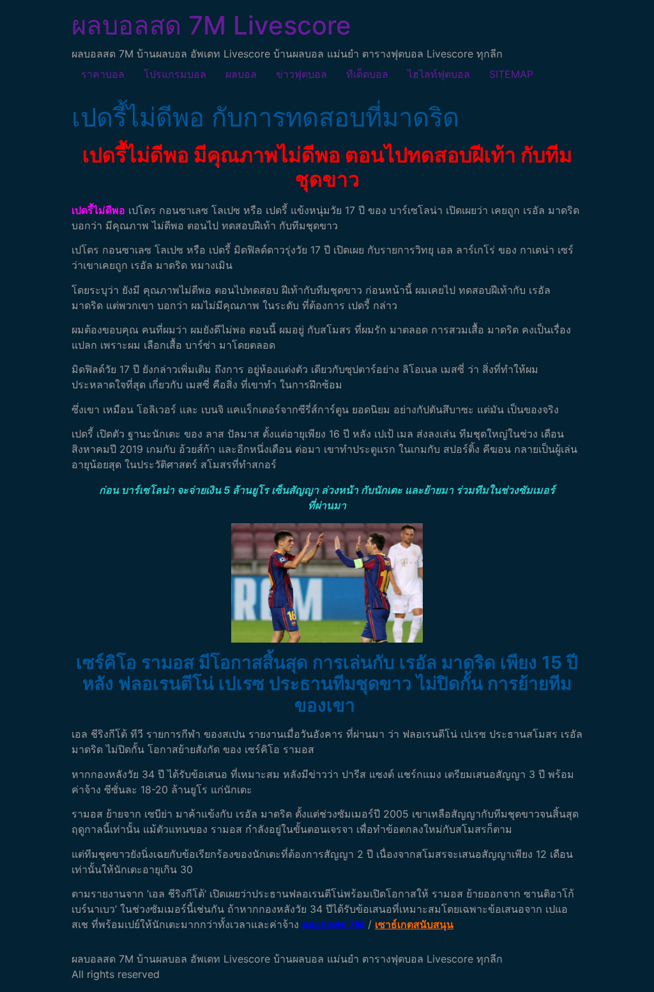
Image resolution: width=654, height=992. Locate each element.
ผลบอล (241, 74)
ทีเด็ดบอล (367, 74)
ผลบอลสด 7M (333, 924)
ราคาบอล (103, 74)
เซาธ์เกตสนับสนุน (414, 924)
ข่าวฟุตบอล (301, 74)
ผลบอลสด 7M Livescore (211, 25)
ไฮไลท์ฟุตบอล (438, 74)
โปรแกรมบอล (175, 74)
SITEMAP (511, 74)
